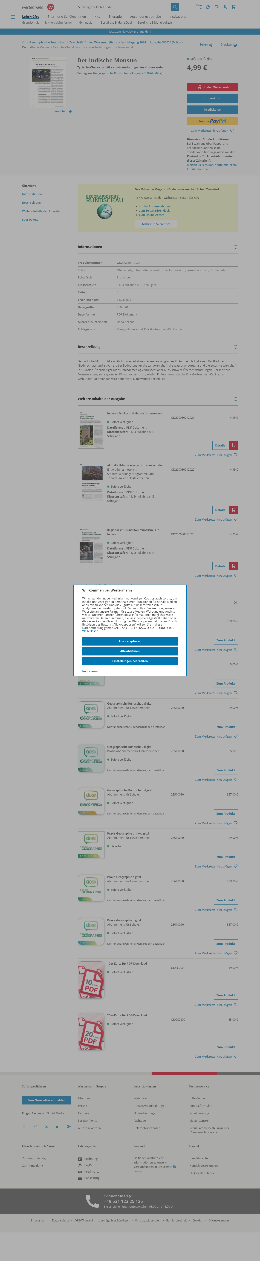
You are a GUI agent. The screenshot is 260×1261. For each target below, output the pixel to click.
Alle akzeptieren (130, 641)
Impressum (90, 671)
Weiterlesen (90, 631)
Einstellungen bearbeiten (130, 661)
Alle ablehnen (130, 651)
